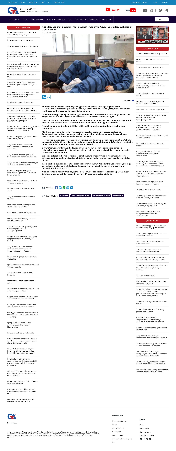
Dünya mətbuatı (80, 19)
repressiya (118, 196)
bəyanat (64, 196)
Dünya (25, 19)
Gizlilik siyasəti (145, 432)
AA (44, 97)
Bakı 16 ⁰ (45, 2)
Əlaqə (23, 2)
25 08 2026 (33, 2)
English (165, 2)
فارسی (155, 2)
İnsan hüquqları (106, 19)
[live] (112, 10)
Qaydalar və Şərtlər (147, 436)
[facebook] (156, 10)
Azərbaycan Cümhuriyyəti (56, 19)
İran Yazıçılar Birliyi (81, 196)
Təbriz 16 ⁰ (59, 2)
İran (70, 19)
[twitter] (160, 10)
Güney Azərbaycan (37, 19)
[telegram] (166, 10)
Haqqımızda (12, 2)
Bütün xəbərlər (14, 19)
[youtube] (131, 10)
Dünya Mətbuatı (118, 428)
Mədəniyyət (94, 19)
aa (48, 97)
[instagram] (151, 10)
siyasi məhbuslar (101, 196)
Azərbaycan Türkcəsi (139, 2)
